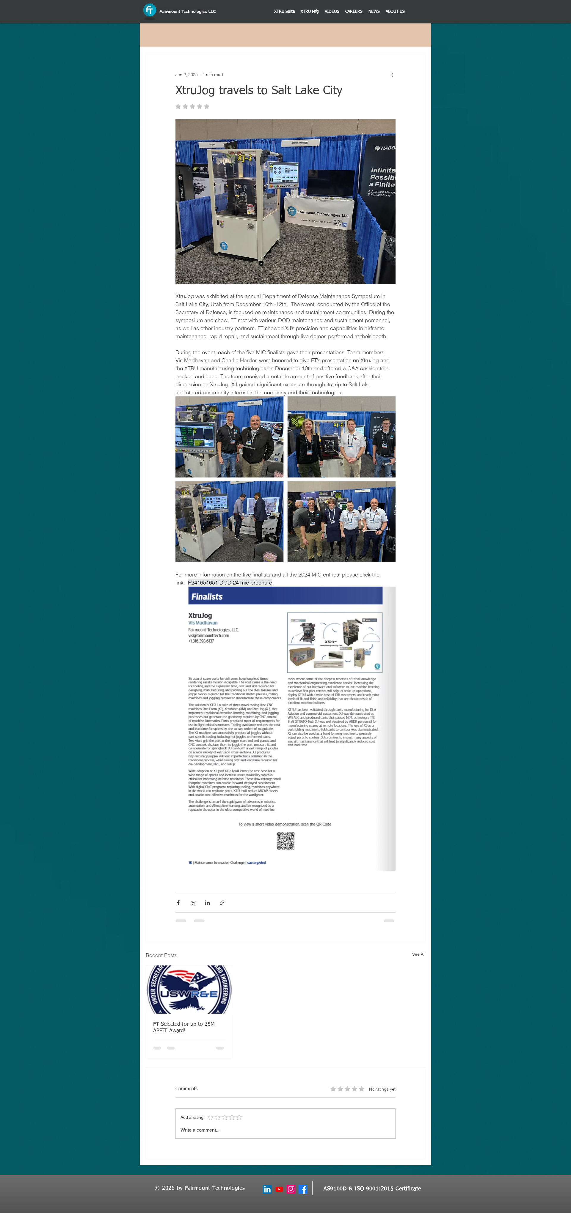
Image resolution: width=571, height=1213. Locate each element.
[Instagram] (291, 1189)
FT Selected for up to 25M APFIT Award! (184, 1028)
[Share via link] (222, 902)
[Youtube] (279, 1189)
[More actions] (392, 74)
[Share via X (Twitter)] (193, 902)
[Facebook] (303, 1189)
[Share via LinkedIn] (207, 902)
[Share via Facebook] (178, 902)
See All (418, 954)
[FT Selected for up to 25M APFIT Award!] (189, 989)
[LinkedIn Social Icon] (267, 1189)
